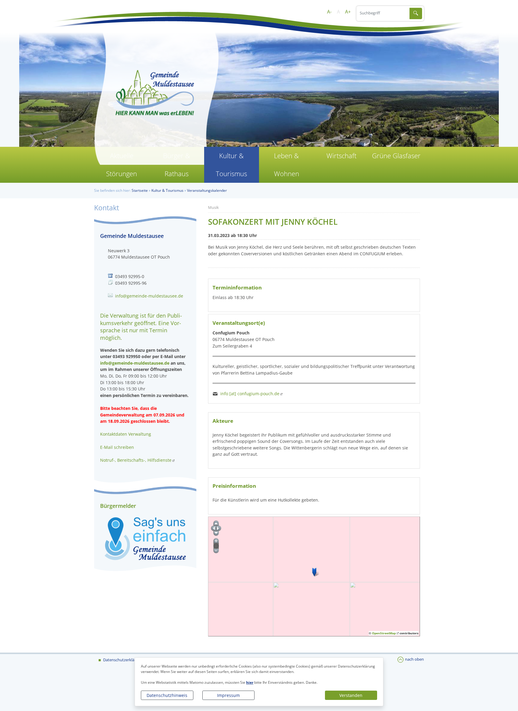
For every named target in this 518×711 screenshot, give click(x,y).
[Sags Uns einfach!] (145, 538)
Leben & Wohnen (286, 164)
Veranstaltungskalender (207, 190)
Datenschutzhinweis (167, 695)
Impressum (228, 695)
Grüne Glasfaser (396, 155)
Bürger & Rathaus (176, 164)
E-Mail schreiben (117, 447)
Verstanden (350, 695)
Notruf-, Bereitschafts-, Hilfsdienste (135, 460)
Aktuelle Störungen (121, 164)
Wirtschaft (341, 155)
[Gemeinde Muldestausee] (259, 96)
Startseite (140, 190)
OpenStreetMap (384, 633)
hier (249, 682)
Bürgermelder (118, 505)
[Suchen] (415, 13)
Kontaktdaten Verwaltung (125, 434)
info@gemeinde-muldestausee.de (149, 296)
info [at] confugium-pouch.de (249, 393)
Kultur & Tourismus (231, 164)
